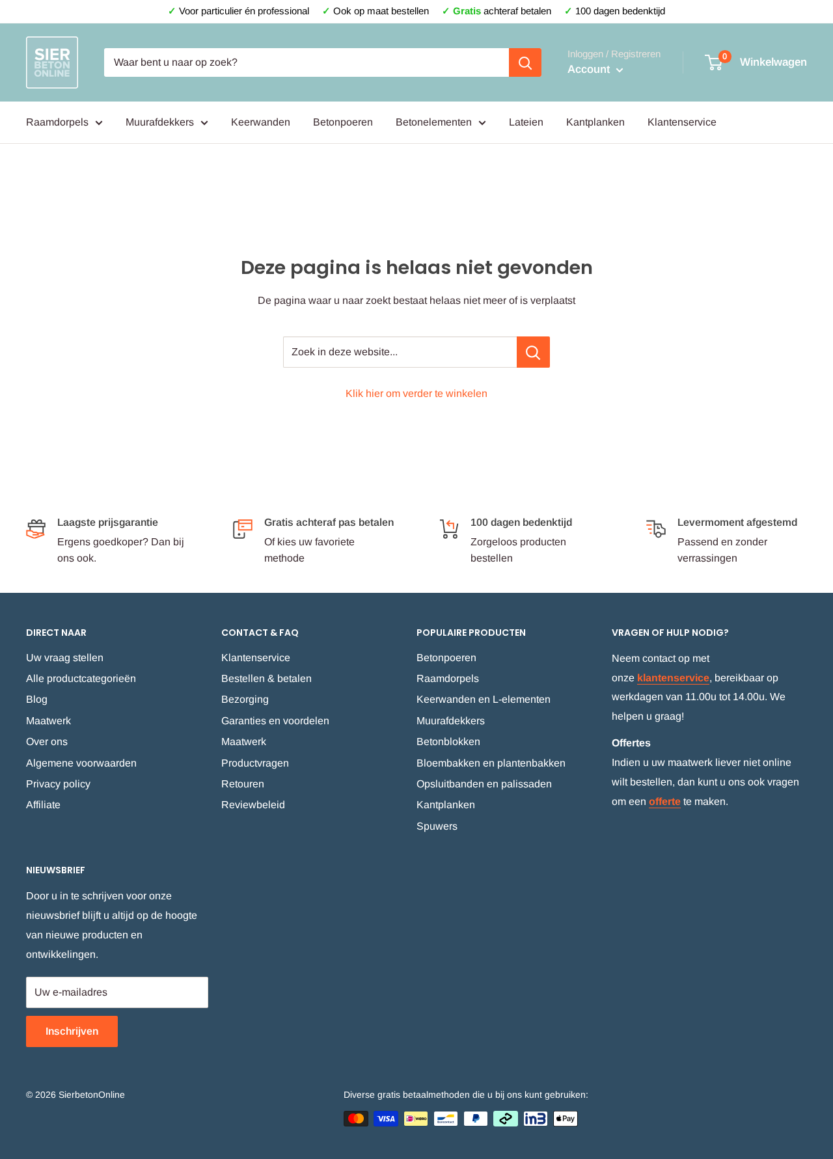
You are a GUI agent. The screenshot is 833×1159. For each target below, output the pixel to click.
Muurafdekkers (160, 122)
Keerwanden (260, 122)
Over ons (47, 741)
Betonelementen (434, 122)
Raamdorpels (57, 122)
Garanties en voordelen (275, 720)
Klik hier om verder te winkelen (416, 393)
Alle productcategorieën (81, 678)
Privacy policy (58, 783)
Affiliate (43, 804)
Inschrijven (72, 1031)
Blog (37, 699)
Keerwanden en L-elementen (483, 699)
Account (590, 69)
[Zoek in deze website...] (533, 352)
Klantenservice (682, 122)
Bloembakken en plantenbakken (491, 763)
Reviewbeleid (253, 804)
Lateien (526, 122)
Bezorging (245, 699)
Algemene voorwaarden (81, 763)
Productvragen (255, 763)
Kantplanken (595, 122)
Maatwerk (48, 720)
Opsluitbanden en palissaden (484, 783)
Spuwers (436, 826)
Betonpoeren (343, 122)
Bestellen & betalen (266, 678)
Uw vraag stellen (64, 657)
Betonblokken (448, 741)
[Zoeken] (525, 62)
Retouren (242, 783)
